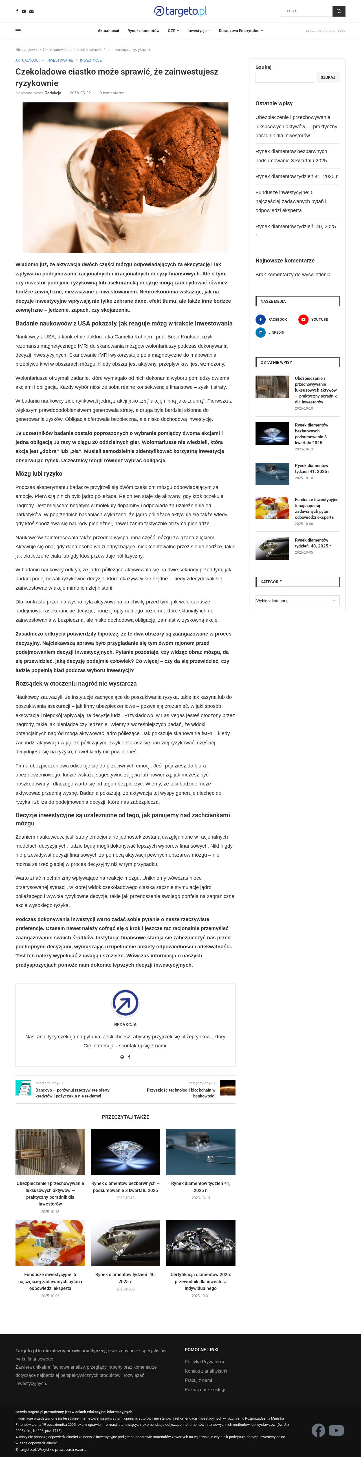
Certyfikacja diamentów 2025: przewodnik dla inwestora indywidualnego (201, 1281)
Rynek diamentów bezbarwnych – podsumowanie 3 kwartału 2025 (311, 434)
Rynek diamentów (143, 30)
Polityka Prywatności (205, 1362)
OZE (171, 30)
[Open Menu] (18, 30)
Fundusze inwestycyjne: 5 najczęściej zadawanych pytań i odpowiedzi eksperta (50, 1281)
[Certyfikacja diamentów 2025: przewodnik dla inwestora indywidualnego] (200, 1243)
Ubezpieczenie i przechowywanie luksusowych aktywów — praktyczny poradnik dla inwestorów (296, 126)
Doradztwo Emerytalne (239, 30)
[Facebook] (17, 11)
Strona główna (27, 50)
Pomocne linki (202, 1350)
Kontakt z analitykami (206, 1371)
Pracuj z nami (198, 1380)
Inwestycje (197, 30)
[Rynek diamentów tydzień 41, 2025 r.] (200, 1152)
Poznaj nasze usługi (205, 1390)
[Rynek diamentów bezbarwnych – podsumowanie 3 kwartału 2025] (125, 1152)
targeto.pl (27, 1449)
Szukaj (339, 11)
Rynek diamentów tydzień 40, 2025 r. (313, 543)
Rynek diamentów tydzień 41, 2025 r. (297, 176)
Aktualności (108, 30)
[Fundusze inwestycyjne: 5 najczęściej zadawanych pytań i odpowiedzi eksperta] (50, 1243)
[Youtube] (23, 11)
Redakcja (53, 93)
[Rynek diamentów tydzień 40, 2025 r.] (125, 1243)
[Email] (31, 11)
